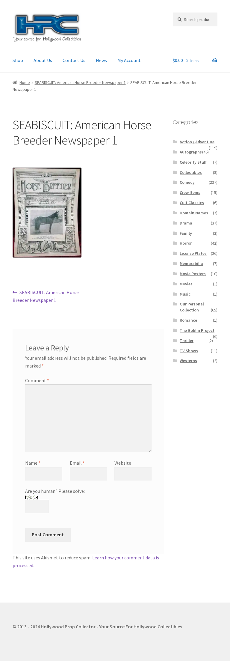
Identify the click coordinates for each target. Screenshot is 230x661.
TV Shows (189, 350)
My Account (129, 60)
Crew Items (190, 192)
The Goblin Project (197, 330)
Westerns (188, 360)
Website (122, 463)
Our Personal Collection (192, 307)
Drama (186, 223)
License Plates (193, 253)
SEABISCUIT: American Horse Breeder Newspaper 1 (80, 82)
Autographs (191, 152)
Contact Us (74, 60)
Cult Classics (192, 202)
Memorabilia (191, 263)
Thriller (186, 340)
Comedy (187, 182)
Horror (186, 243)
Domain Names (194, 213)
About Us (43, 60)
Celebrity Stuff (193, 162)
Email (77, 463)
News (101, 60)
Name (32, 463)
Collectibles (191, 172)
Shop (18, 60)
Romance (188, 320)
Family (186, 233)
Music (185, 294)
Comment (37, 380)
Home (24, 82)
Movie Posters (193, 273)
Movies (186, 284)
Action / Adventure (197, 141)
